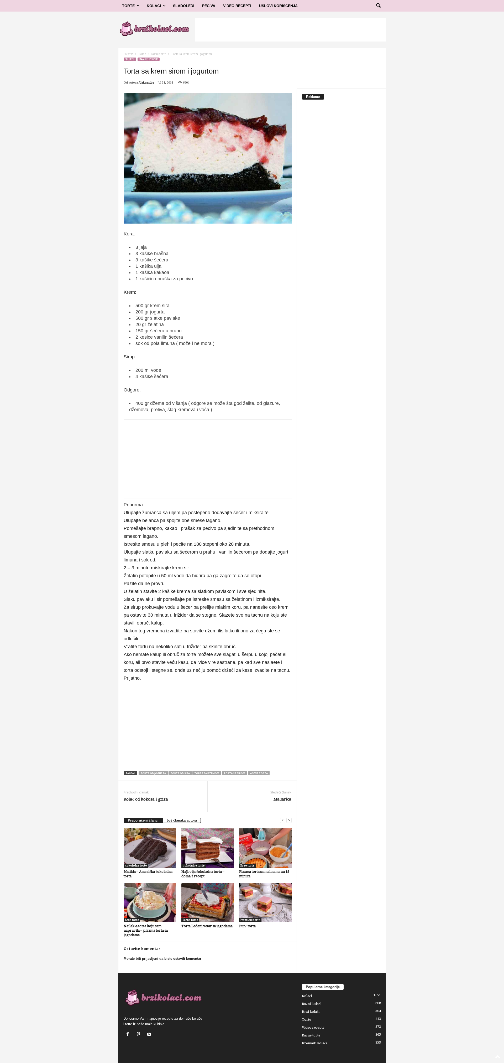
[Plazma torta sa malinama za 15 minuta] (265, 848)
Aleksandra (146, 82)
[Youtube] (150, 1035)
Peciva (208, 6)
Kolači (154, 6)
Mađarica (282, 799)
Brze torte (247, 865)
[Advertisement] (290, 30)
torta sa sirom (234, 773)
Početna (128, 54)
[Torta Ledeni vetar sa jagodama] (207, 902)
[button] (378, 6)
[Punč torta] (265, 902)
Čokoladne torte (136, 865)
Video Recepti (237, 6)
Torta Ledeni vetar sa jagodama (207, 926)
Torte (128, 6)
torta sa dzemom (206, 773)
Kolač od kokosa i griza (146, 799)
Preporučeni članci (143, 820)
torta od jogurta (153, 773)
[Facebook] (128, 1035)
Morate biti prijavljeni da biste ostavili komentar (162, 959)
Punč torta (247, 926)
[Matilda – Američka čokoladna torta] (150, 848)
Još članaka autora (181, 820)
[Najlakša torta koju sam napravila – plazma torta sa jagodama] (150, 902)
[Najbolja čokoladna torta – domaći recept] (207, 848)
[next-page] (289, 820)
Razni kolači (311, 1004)
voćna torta (259, 773)
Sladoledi (183, 6)
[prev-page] (282, 820)
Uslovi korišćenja (278, 6)
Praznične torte (250, 919)
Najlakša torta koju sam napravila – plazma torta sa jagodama (146, 930)
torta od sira (180, 773)
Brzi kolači (310, 1012)
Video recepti (313, 1027)
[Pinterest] (139, 1035)
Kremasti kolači (314, 1043)
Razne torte (158, 54)
